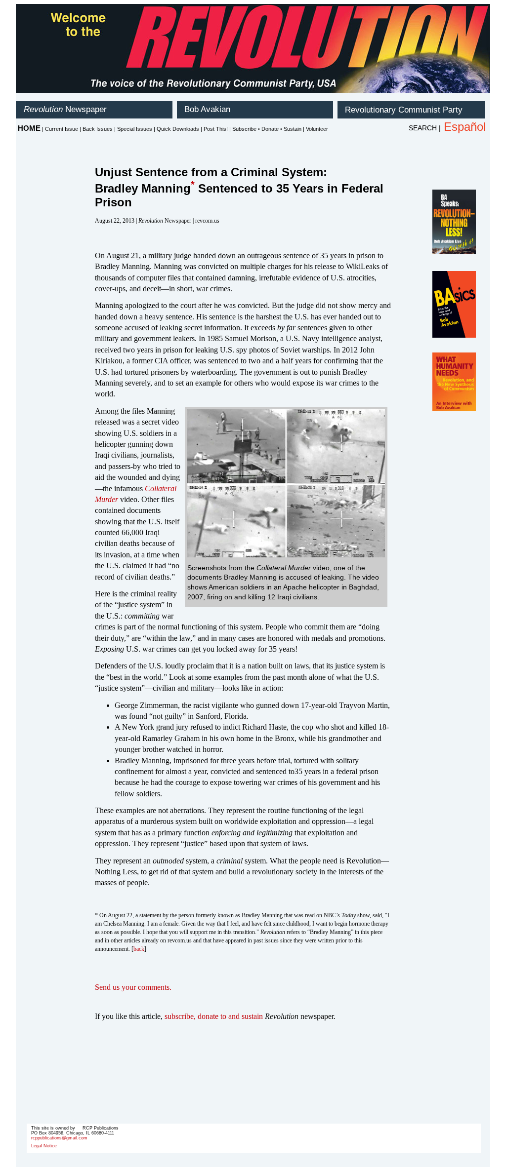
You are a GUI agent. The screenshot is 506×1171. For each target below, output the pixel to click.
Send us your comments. (133, 987)
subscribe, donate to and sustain (214, 1016)
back (138, 948)
